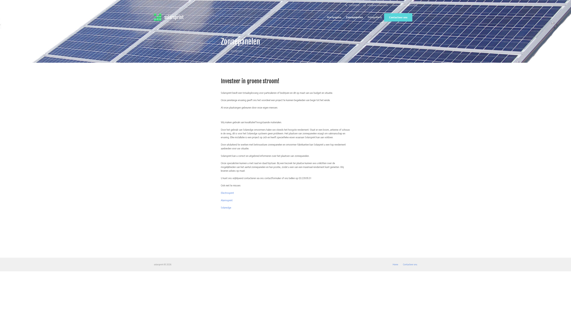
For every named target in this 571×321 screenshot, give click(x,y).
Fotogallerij (375, 17)
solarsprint (174, 17)
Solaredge (226, 207)
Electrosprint (227, 192)
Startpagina (334, 17)
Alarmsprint (227, 200)
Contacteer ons (398, 17)
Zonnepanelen (354, 17)
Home (395, 264)
